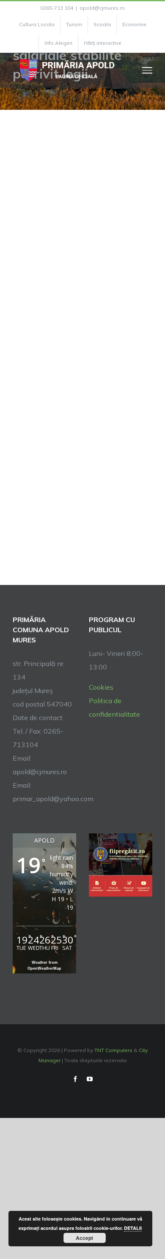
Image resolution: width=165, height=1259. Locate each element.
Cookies (101, 687)
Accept (84, 1238)
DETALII (133, 1228)
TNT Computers (113, 1050)
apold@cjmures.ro (102, 8)
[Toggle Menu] (147, 70)
